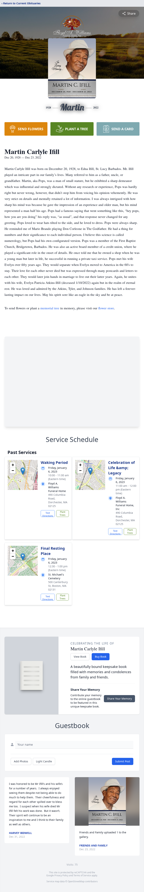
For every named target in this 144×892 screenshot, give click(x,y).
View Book (80, 656)
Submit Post (122, 761)
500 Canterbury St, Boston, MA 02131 (58, 585)
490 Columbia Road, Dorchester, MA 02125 (57, 500)
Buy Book (100, 656)
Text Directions (47, 514)
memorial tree (49, 308)
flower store (106, 308)
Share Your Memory (119, 698)
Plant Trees (62, 513)
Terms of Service (82, 875)
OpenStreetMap (76, 881)
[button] (22, 471)
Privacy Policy (61, 875)
